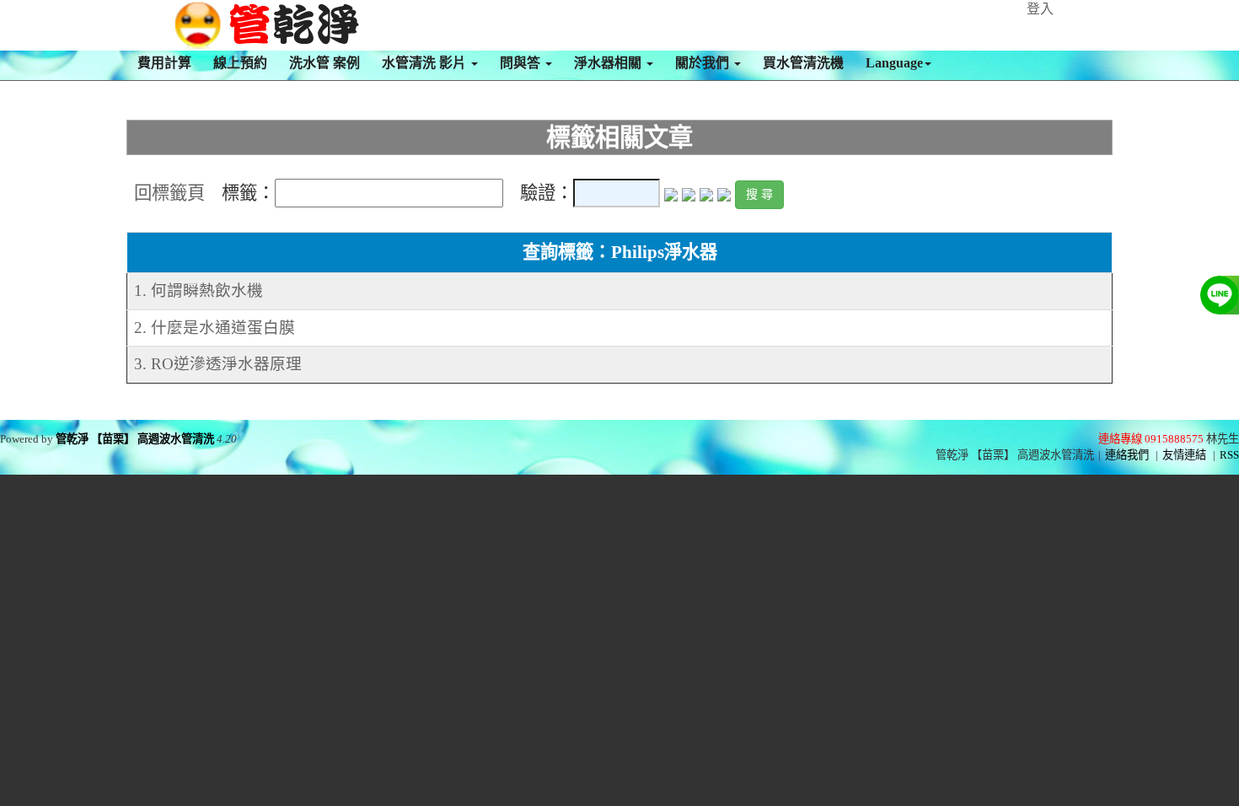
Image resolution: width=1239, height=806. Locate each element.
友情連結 (1184, 455)
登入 (1040, 9)
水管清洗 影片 (425, 63)
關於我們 (703, 63)
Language (894, 63)
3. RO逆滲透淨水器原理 (218, 364)
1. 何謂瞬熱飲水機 (198, 290)
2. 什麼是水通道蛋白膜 (214, 327)
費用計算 (164, 63)
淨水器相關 (609, 63)
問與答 (522, 63)
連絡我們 (1127, 455)
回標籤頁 (169, 193)
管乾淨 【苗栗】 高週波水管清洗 (135, 439)
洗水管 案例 (324, 63)
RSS (1229, 455)
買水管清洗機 (803, 63)
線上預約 (240, 63)
